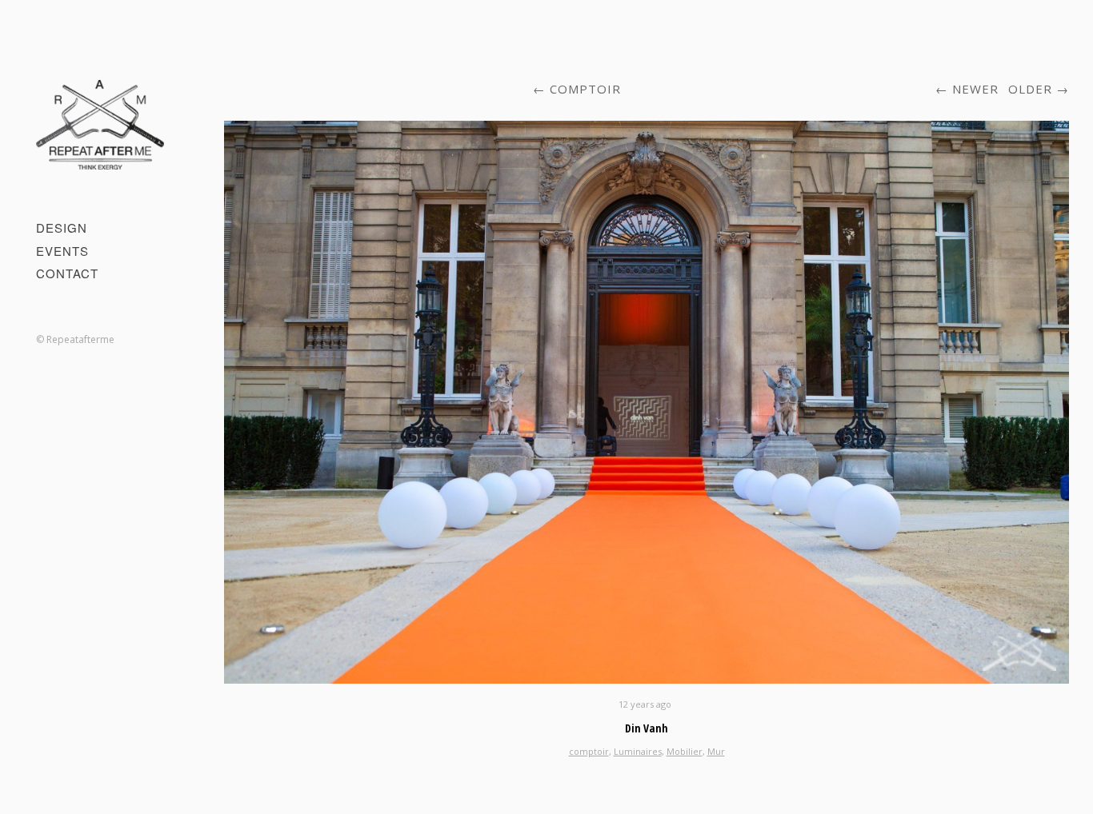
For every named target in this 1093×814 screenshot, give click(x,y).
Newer (975, 89)
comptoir (585, 89)
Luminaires (638, 751)
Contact (67, 273)
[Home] (100, 125)
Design (61, 227)
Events (62, 250)
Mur (716, 751)
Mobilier (685, 751)
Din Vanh (646, 728)
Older (1030, 89)
